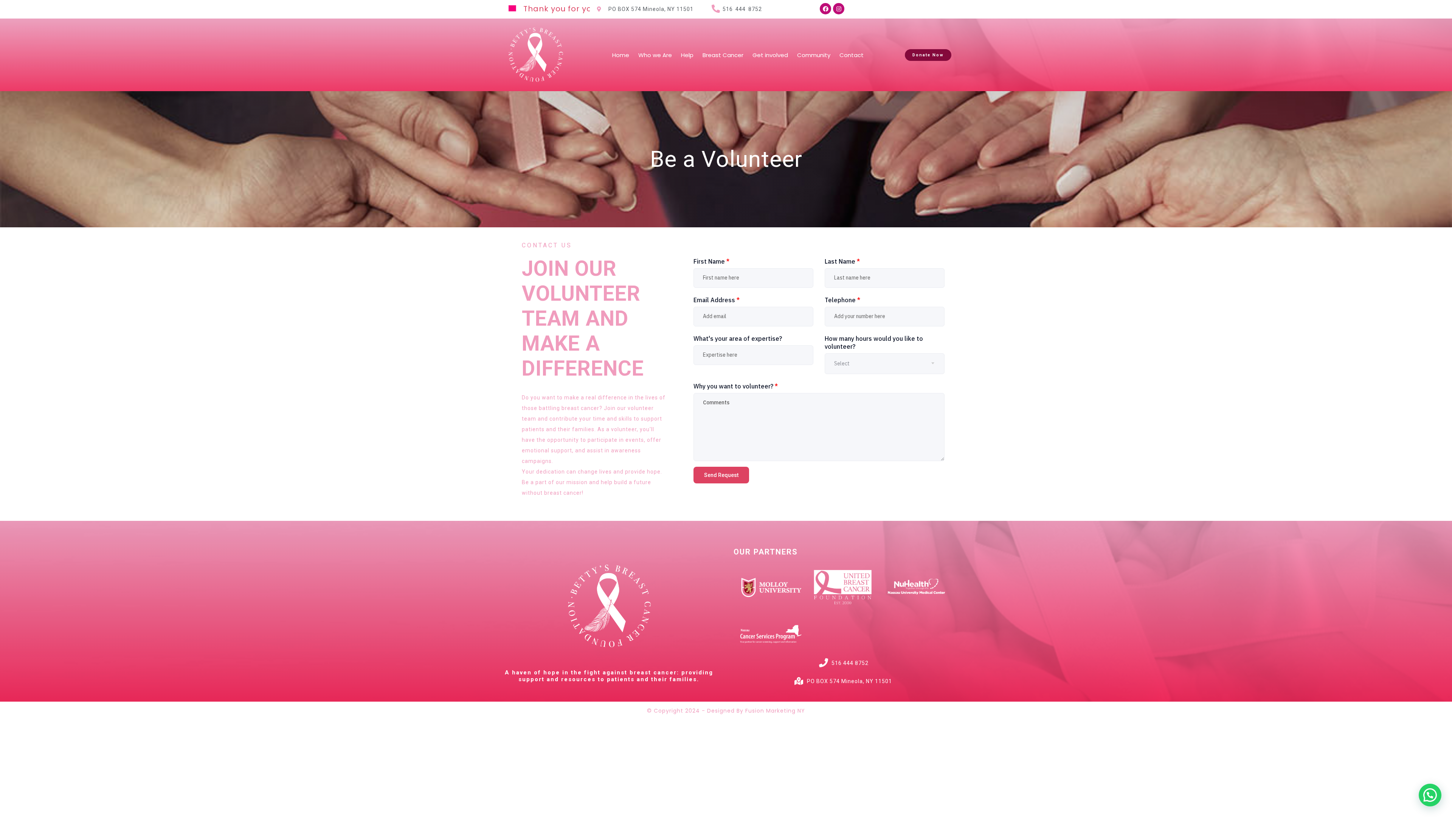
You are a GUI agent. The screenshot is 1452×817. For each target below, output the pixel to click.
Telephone (842, 300)
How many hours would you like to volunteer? (874, 342)
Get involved (770, 55)
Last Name (842, 261)
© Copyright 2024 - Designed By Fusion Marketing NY (726, 710)
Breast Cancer (723, 55)
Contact (851, 55)
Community (813, 55)
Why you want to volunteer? (735, 386)
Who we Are (655, 55)
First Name (711, 261)
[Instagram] (838, 8)
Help (687, 55)
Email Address (716, 300)
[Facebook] (825, 8)
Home (620, 55)
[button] (1430, 795)
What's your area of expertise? (737, 338)
